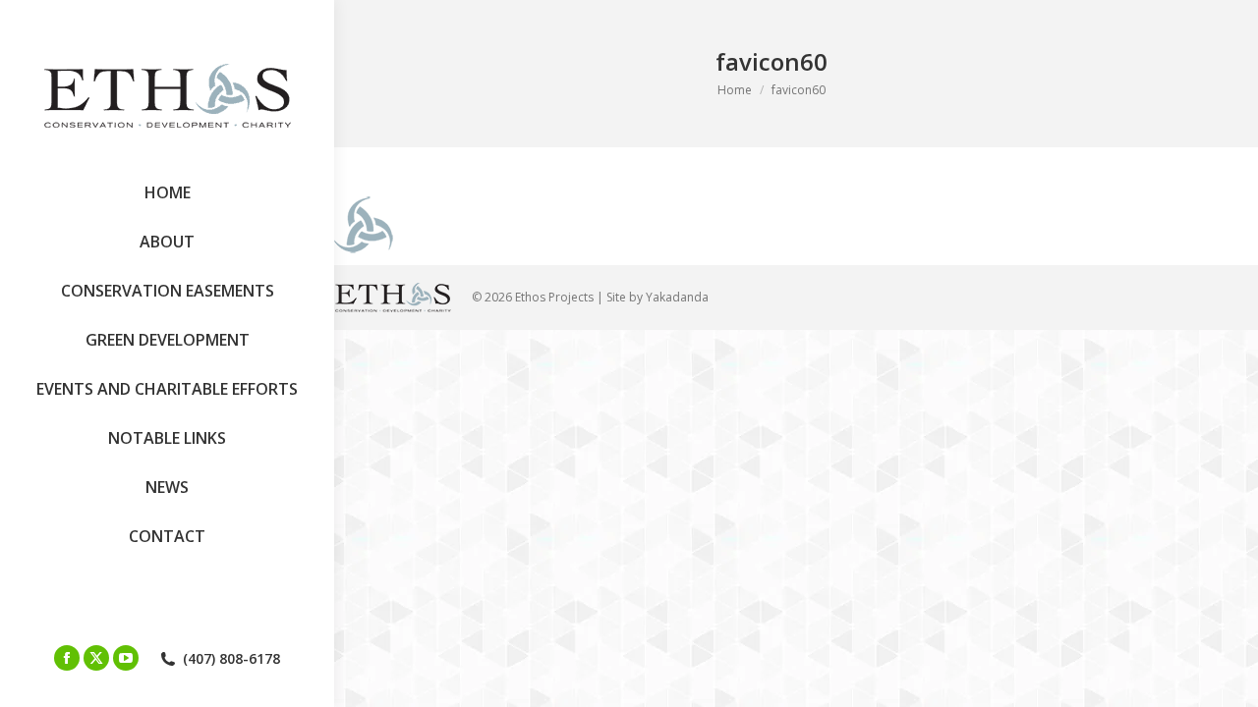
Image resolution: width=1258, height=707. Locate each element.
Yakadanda (677, 297)
